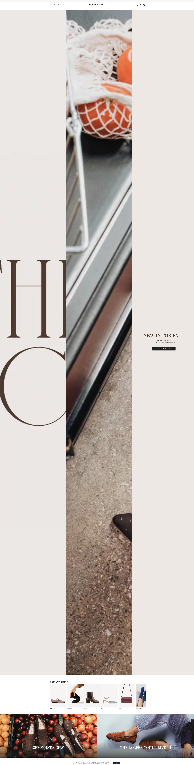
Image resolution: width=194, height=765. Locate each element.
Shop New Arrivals (48, 752)
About (51, 5)
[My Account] (138, 5)
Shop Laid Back (145, 752)
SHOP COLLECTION (164, 348)
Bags (104, 8)
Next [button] (143, 695)
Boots (92, 695)
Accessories (112, 8)
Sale (119, 8)
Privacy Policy (104, 763)
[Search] (141, 5)
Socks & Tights (139, 708)
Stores (56, 5)
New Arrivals (77, 8)
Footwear (97, 8)
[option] (97, 1)
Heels (109, 695)
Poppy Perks (61, 5)
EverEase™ (75, 695)
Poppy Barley (97, 5)
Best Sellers (88, 8)
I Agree (116, 763)
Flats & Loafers (58, 695)
